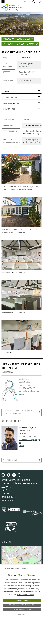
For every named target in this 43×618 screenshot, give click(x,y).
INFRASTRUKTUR (9, 109)
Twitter (3, 475)
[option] (21, 172)
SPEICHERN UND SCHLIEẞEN (22, 610)
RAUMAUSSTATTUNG (10, 97)
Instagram (14, 475)
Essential (13, 575)
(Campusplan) (24, 66)
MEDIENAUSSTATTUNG (11, 103)
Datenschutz (21, 614)
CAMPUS (6, 490)
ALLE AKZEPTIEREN (22, 601)
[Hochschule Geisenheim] (12, 7)
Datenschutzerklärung (25, 595)
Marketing (32, 575)
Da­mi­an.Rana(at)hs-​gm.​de (29, 391)
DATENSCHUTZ (9, 497)
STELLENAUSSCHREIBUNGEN (16, 480)
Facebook (8, 475)
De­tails (21, 394)
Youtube (19, 475)
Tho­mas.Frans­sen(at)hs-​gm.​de (29, 441)
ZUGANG (6, 92)
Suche (33, 1)
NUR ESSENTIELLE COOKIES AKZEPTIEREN (22, 605)
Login (39, 1)
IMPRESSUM (7, 500)
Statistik (22, 575)
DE (25, 1)
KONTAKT (6, 493)
